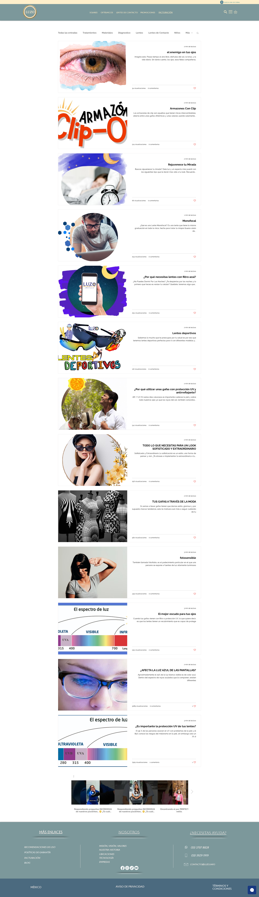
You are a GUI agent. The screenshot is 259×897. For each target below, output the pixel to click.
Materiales (107, 32)
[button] (237, 12)
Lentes (139, 32)
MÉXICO (35, 887)
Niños (177, 32)
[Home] (186, 847)
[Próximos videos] (192, 792)
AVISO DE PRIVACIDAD (130, 886)
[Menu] (231, 12)
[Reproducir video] (93, 792)
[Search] (225, 12)
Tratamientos (89, 32)
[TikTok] (132, 868)
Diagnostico (124, 32)
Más (188, 32)
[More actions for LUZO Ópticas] (75, 776)
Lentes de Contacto (158, 32)
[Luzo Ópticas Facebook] (123, 868)
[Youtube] (136, 868)
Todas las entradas (67, 32)
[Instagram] (127, 868)
